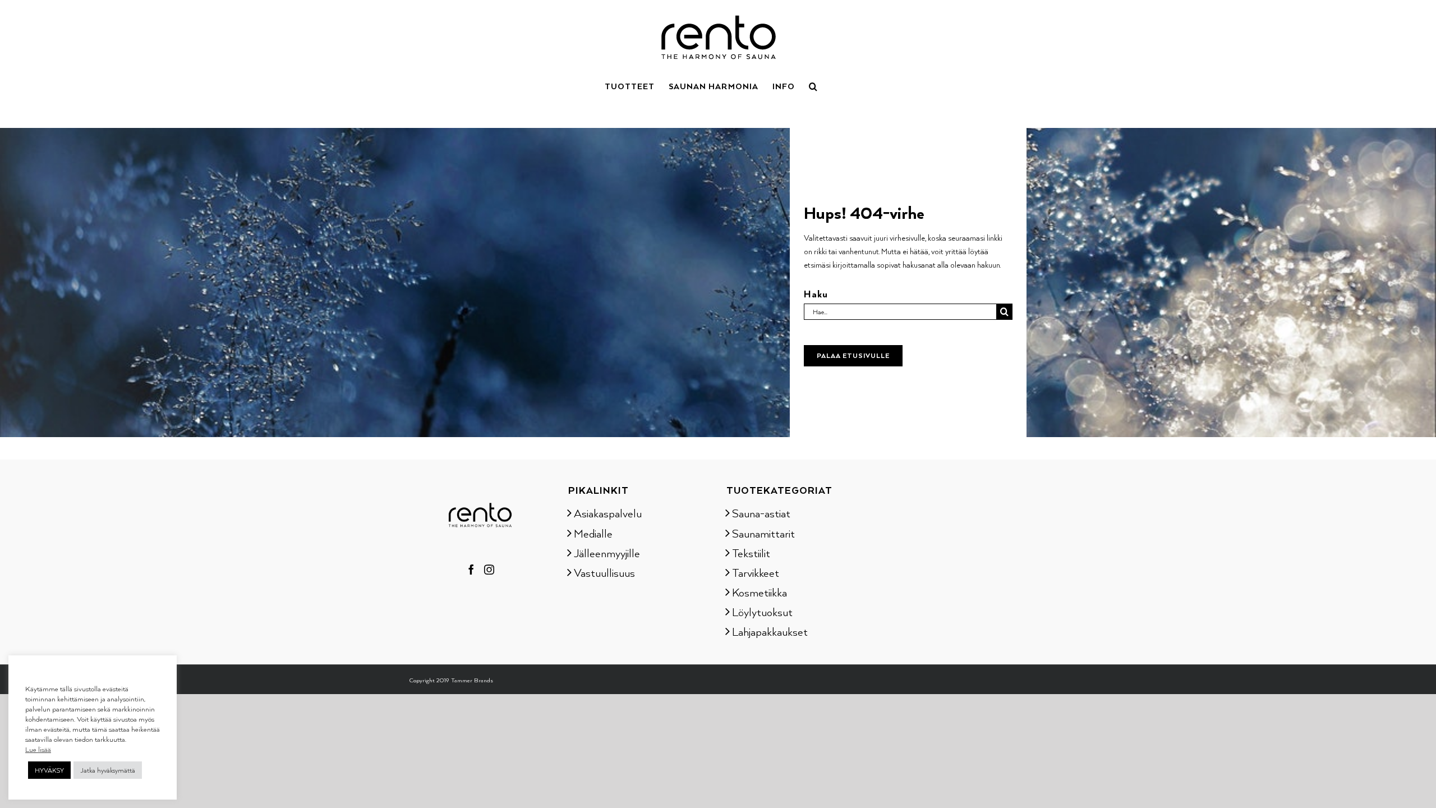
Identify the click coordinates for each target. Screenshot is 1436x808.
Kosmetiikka (759, 592)
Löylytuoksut (762, 611)
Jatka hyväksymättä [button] (107, 770)
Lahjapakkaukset (770, 631)
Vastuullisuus (604, 572)
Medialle (593, 533)
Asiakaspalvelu (608, 513)
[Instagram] (489, 569)
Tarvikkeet (755, 572)
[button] (813, 85)
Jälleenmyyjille (607, 553)
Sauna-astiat (761, 513)
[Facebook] (471, 569)
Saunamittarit (763, 533)
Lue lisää (38, 749)
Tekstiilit (751, 553)
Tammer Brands (472, 680)
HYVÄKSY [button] (49, 770)
